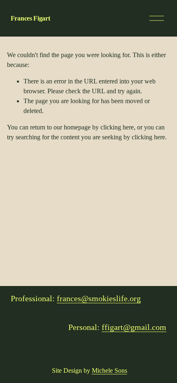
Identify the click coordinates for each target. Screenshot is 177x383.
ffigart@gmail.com (134, 327)
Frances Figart (30, 18)
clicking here (117, 127)
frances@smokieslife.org (99, 298)
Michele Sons (109, 370)
